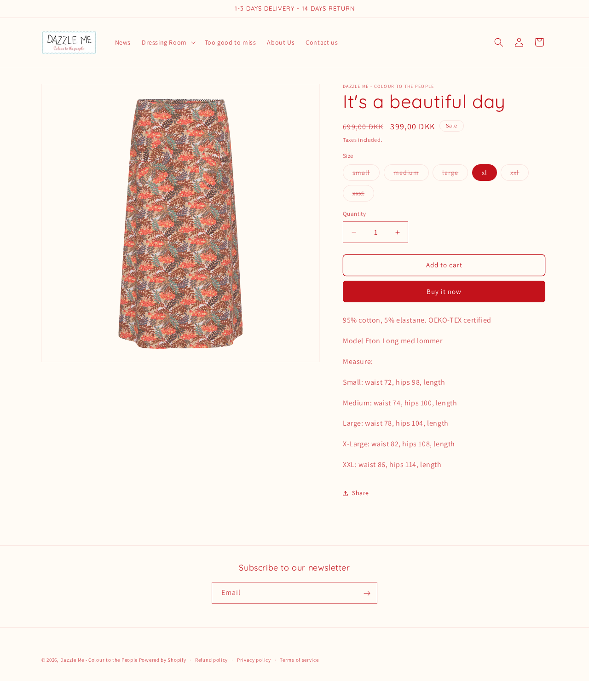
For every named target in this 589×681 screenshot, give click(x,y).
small (366, 174)
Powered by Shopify (162, 660)
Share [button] (360, 493)
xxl (519, 174)
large (455, 174)
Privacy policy (254, 659)
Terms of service (299, 659)
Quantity (354, 214)
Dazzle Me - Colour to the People (99, 660)
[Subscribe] (367, 593)
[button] (167, 42)
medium (411, 174)
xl (484, 173)
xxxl (363, 195)
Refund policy (211, 659)
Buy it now (444, 291)
